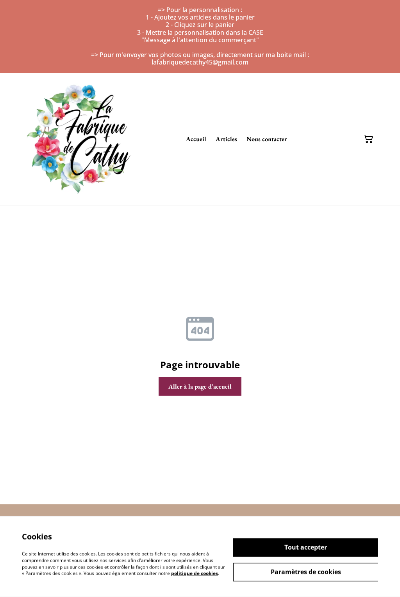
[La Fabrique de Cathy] (80, 139)
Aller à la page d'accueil (200, 386)
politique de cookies (194, 573)
